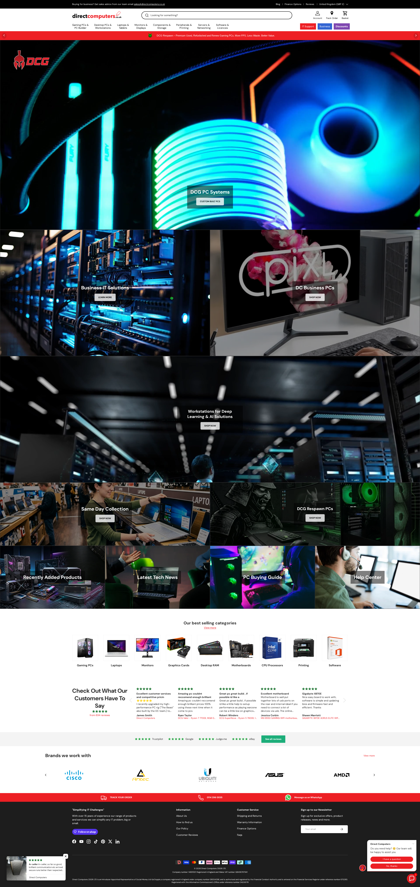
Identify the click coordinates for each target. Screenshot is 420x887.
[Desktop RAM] (210, 648)
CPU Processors (272, 665)
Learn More (105, 297)
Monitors (148, 665)
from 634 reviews (100, 715)
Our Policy (182, 828)
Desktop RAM (210, 665)
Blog (278, 4)
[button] (345, 15)
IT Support (308, 26)
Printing (303, 665)
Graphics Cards (178, 665)
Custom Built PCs (210, 201)
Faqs (239, 835)
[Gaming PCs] (85, 648)
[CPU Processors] (272, 648)
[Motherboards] (241, 648)
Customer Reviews (187, 835)
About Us (181, 816)
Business (325, 26)
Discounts (342, 26)
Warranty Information (249, 822)
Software (335, 665)
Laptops (116, 665)
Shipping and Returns (249, 816)
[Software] (335, 648)
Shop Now (315, 297)
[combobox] (216, 15)
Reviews (310, 4)
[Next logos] (374, 775)
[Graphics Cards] (179, 648)
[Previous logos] (45, 775)
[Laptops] (116, 648)
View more (210, 627)
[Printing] (303, 648)
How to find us (184, 822)
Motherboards (241, 665)
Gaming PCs (85, 665)
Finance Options (293, 4)
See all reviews (273, 739)
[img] (99, 711)
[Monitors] (147, 648)
